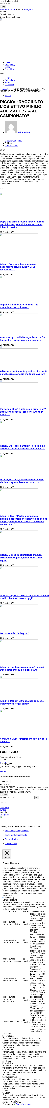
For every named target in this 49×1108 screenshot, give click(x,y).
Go (36, 797)
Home (7, 62)
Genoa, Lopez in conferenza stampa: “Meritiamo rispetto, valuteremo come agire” (21, 557)
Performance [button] (8, 1047)
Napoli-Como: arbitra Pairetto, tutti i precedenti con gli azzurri (20, 306)
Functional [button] (7, 1034)
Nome (3, 782)
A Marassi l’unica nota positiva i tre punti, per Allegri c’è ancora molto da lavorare (23, 372)
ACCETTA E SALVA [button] (12, 1102)
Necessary (9, 898)
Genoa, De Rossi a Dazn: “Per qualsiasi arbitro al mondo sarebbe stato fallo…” (22, 447)
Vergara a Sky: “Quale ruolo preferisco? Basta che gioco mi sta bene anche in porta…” (23, 412)
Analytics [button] (7, 1061)
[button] (24, 12)
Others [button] (5, 1091)
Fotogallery (10, 65)
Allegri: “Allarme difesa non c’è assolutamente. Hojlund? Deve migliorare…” (18, 267)
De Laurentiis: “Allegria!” (14, 633)
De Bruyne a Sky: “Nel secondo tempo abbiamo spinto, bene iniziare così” (22, 481)
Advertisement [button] (9, 1075)
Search (3, 14)
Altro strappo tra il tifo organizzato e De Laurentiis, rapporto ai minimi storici (22, 338)
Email (3, 4)
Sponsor (3, 771)
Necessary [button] (7, 895)
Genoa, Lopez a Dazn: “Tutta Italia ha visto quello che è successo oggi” (24, 597)
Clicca (3, 762)
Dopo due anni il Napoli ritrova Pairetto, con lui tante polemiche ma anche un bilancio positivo (22, 224)
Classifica (9, 69)
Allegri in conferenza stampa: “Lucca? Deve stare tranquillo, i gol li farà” (22, 668)
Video (7, 67)
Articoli (8, 89)
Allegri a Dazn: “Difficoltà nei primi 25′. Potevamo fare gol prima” (22, 702)
